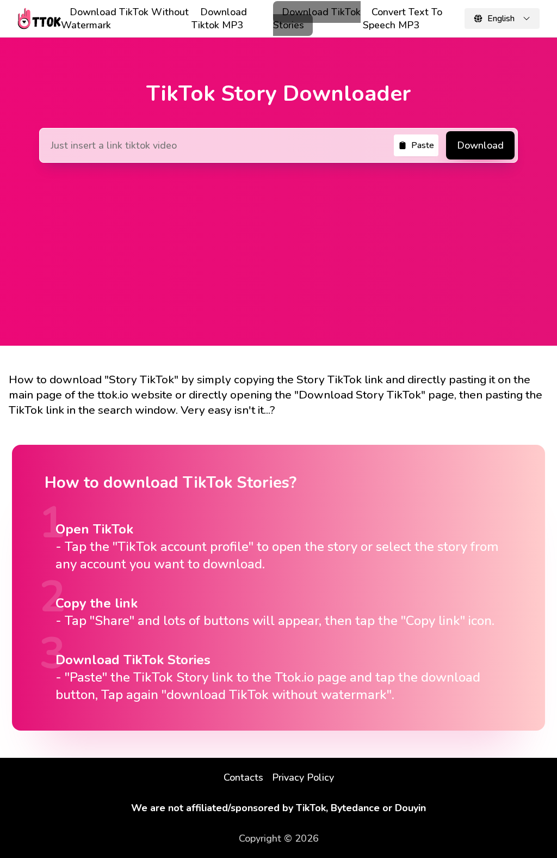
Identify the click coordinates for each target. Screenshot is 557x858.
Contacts (243, 777)
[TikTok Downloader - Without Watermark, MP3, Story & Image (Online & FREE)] (39, 18)
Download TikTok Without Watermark (125, 18)
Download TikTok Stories (317, 18)
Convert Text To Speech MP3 (402, 18)
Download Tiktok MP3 (219, 18)
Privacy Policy (303, 777)
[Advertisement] (278, 247)
